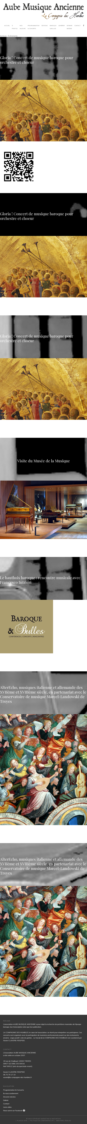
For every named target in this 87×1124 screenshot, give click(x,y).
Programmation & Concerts (33, 27)
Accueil (7, 25)
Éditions (45, 25)
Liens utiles (7, 1107)
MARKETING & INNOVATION (51, 1119)
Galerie (5, 1100)
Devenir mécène (69, 27)
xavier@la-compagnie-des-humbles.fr (17, 1077)
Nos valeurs (23, 27)
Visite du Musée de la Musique (43, 460)
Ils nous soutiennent (10, 1093)
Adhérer (61, 25)
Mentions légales (63, 1120)
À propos (15, 27)
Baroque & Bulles (53, 27)
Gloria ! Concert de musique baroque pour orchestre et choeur (36, 60)
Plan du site (22, 1120)
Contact (77, 25)
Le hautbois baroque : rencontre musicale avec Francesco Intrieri (40, 580)
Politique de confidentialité (42, 1120)
